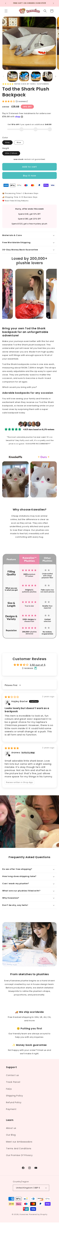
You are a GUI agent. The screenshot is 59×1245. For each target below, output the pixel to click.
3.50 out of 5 (37, 664)
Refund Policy (13, 1102)
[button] (6, 11)
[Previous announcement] (5, 3)
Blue (19, 142)
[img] (12, 697)
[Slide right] (55, 76)
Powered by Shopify (38, 1214)
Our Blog (11, 1134)
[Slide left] (3, 76)
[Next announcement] (53, 3)
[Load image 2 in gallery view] (24, 76)
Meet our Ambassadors (19, 1141)
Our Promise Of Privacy (19, 1155)
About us (11, 1128)
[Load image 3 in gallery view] (36, 76)
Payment (11, 1109)
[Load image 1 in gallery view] (12, 76)
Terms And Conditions (18, 1148)
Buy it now (29, 175)
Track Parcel (13, 1082)
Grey (7, 142)
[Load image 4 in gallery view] (47, 76)
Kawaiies (24, 1214)
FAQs (9, 1088)
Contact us (12, 1075)
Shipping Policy (14, 1095)
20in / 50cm (11, 153)
